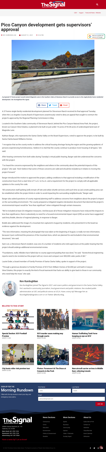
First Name (41, 387)
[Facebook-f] (90, 448)
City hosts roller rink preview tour (16, 368)
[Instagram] (98, 448)
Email (40, 395)
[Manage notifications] (101, 447)
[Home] (71, 13)
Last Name (75, 387)
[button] (8, 4)
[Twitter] (94, 448)
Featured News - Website (93, 13)
